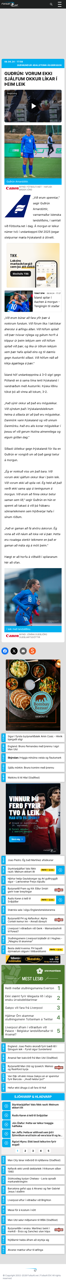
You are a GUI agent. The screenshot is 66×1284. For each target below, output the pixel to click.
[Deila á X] (14, 651)
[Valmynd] (59, 4)
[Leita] (51, 4)
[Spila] (33, 106)
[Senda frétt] (23, 651)
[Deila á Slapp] (32, 651)
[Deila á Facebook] (4, 651)
